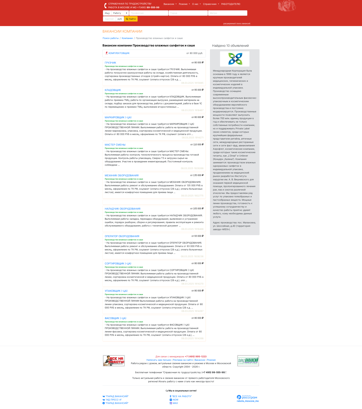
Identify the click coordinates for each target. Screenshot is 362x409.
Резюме (211, 359)
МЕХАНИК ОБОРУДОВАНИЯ (122, 175)
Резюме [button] (183, 4)
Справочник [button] (210, 4)
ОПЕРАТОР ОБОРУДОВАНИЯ (122, 236)
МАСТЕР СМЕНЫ (115, 144)
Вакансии (200, 359)
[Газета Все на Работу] (114, 360)
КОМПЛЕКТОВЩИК (119, 53)
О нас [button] (195, 4)
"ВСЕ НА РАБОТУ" (181, 396)
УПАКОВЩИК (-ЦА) (116, 290)
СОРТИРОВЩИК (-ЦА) (118, 263)
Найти (132, 18)
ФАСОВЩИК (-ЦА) (115, 318)
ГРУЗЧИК (110, 62)
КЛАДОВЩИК (113, 90)
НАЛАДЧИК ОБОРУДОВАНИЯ (122, 208)
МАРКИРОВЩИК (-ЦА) (118, 117)
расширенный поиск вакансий (236, 23)
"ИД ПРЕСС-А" (113, 399)
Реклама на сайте (183, 359)
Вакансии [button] (169, 4)
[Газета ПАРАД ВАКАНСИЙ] (248, 360)
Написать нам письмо (158, 359)
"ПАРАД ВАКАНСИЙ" (117, 396)
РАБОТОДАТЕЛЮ (230, 4)
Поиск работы (111, 38)
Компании (127, 38)
